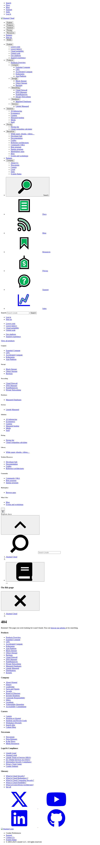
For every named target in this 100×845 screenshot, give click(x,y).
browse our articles (58, 628)
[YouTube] (56, 808)
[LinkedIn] (19, 827)
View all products (8, 341)
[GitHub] (56, 827)
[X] (19, 808)
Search (3, 313)
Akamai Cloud (11, 557)
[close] (20, 601)
